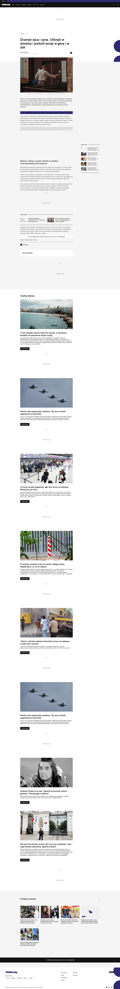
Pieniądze (29, 4)
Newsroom (75, 975)
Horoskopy (42, 4)
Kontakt (63, 980)
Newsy (13, 4)
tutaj (63, 129)
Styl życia (18, 4)
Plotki (34, 4)
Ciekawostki (23, 4)
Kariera (62, 975)
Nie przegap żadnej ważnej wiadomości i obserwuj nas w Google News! (47, 236)
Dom (37, 4)
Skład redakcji (64, 977)
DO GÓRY (111, 972)
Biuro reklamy (64, 972)
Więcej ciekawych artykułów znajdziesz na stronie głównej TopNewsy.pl (47, 112)
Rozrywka (75, 972)
